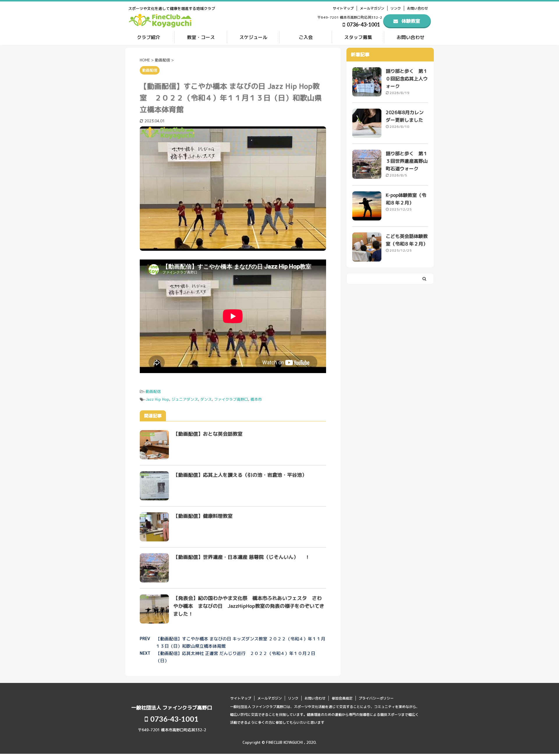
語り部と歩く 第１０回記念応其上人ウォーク (407, 78)
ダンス (206, 399)
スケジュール (253, 37)
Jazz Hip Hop (157, 399)
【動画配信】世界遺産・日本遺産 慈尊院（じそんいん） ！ (244, 557)
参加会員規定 (342, 698)
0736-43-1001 (363, 24)
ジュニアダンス (184, 399)
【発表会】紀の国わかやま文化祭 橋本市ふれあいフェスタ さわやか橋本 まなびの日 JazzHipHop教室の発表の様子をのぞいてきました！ (248, 606)
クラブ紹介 (148, 37)
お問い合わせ (417, 8)
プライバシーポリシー (376, 698)
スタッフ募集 (358, 37)
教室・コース (201, 37)
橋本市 (256, 399)
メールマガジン (372, 8)
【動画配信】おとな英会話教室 (208, 433)
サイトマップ (343, 8)
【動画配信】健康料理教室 (203, 516)
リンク (395, 8)
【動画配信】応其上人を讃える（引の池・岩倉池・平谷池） (240, 475)
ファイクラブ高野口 (231, 399)
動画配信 (153, 391)
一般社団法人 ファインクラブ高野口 (171, 707)
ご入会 (306, 37)
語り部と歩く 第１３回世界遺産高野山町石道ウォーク (407, 161)
